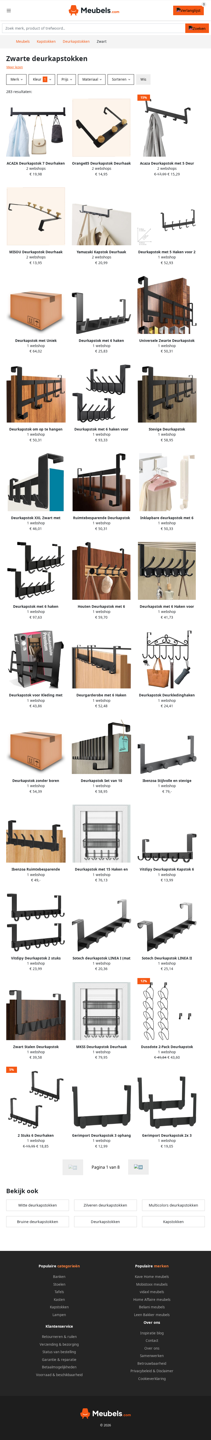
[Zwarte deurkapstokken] (138, 1167)
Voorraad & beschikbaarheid (59, 1374)
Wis (143, 79)
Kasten (59, 1299)
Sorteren (119, 79)
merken (161, 1266)
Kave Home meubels (152, 1276)
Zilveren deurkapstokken (105, 1205)
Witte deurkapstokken (37, 1205)
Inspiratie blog (152, 1333)
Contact (152, 1340)
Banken (59, 1276)
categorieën (68, 1266)
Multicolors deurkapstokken (173, 1205)
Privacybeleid (141, 1371)
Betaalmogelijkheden (59, 1367)
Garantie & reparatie (59, 1359)
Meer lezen (14, 67)
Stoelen (59, 1284)
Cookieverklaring (152, 1378)
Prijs (65, 79)
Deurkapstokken (105, 1221)
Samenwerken (152, 1355)
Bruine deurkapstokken (37, 1221)
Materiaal (90, 79)
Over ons (151, 1348)
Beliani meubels (152, 1307)
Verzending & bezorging (59, 1344)
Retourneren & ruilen (59, 1336)
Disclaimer (164, 1371)
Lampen (59, 1314)
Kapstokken (173, 1221)
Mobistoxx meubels (152, 1284)
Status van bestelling (59, 1352)
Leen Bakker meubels (152, 1314)
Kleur (39, 79)
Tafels (59, 1292)
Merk (15, 79)
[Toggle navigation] (8, 10)
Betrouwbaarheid (151, 1363)
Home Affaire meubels (151, 1299)
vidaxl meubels (152, 1292)
